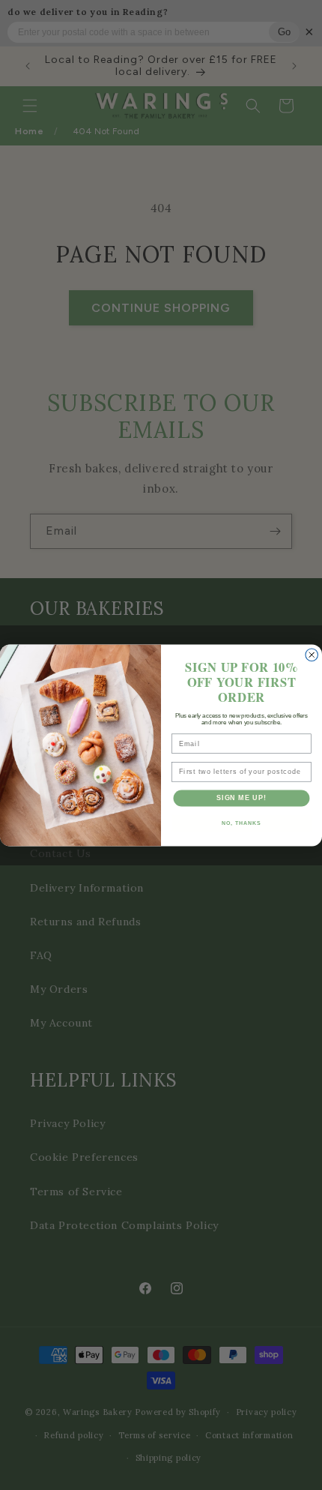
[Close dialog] (312, 655)
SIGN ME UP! (241, 797)
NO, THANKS (241, 823)
